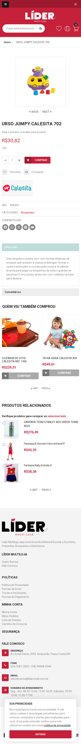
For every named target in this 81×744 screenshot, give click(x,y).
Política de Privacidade (15, 584)
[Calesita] (17, 182)
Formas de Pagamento (15, 596)
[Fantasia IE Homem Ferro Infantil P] (11, 451)
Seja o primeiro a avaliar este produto (24, 132)
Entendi (40, 734)
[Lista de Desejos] (59, 30)
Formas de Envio (11, 588)
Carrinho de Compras (14, 623)
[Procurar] (40, 28)
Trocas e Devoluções (14, 592)
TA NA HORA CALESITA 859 (59, 358)
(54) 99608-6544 (41, 666)
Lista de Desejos (11, 620)
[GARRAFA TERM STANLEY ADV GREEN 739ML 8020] (11, 429)
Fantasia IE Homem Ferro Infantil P (44, 443)
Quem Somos (10, 561)
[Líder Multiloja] (40, 13)
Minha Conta (9, 612)
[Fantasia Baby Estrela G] (11, 472)
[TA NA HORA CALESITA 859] (60, 332)
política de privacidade (57, 725)
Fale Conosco (10, 565)
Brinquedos (27, 212)
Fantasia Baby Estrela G (38, 465)
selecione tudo (56, 416)
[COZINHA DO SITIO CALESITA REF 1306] (20, 332)
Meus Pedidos (10, 616)
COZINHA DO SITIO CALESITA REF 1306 (14, 359)
